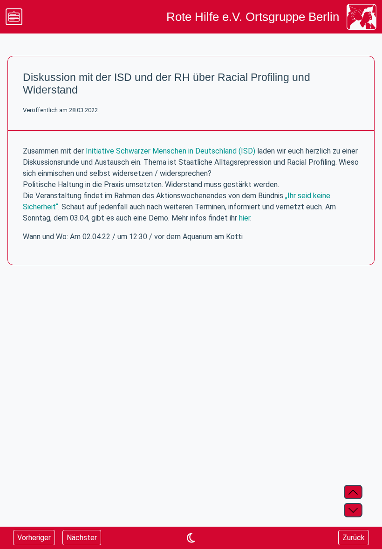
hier (244, 218)
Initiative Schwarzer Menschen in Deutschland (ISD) (170, 151)
